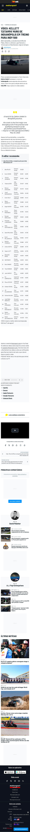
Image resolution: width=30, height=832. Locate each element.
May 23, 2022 (15, 132)
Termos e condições (10, 824)
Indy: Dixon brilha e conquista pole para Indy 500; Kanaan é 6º (15, 161)
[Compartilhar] (2, 51)
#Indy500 (11, 118)
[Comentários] (9, 51)
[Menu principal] (3, 5)
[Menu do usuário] (26, 5)
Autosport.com (15, 797)
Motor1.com (15, 792)
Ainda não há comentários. (15, 475)
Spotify (5, 388)
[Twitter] (9, 445)
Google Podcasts (8, 396)
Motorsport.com (16, 343)
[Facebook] (5, 445)
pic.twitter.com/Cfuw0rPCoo (15, 128)
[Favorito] (5, 51)
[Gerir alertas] (24, 445)
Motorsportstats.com (15, 799)
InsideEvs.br (15, 789)
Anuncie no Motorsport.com (15, 809)
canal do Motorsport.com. (10, 348)
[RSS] (23, 781)
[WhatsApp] (12, 445)
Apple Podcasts (8, 393)
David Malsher (7, 47)
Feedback (15, 806)
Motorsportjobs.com (15, 794)
